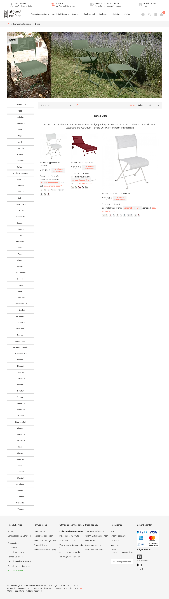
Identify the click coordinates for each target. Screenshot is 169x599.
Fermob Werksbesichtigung (45, 550)
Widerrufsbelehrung (119, 536)
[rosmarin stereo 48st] (135, 215)
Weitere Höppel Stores (94, 550)
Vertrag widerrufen (123, 562)
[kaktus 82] (106, 215)
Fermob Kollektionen (22, 24)
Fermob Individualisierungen (19, 566)
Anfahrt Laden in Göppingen (96, 536)
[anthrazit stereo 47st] (131, 215)
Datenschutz (116, 540)
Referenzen (90, 540)
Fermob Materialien (16, 552)
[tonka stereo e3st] (117, 215)
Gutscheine (12, 548)
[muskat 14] (103, 215)
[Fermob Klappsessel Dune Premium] (53, 146)
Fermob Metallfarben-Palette (19, 561)
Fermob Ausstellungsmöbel (45, 540)
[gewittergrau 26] (114, 215)
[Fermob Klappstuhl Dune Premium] (131, 162)
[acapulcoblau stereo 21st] (124, 215)
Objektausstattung (93, 545)
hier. (80, 588)
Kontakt (11, 531)
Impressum (115, 545)
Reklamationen (14, 543)
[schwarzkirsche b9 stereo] (139, 215)
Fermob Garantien (15, 557)
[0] (162, 14)
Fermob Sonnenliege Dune (82, 163)
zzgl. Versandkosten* (53, 186)
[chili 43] (110, 215)
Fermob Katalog (40, 545)
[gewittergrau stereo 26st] (128, 215)
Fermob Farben (40, 531)
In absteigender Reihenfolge (77, 105)
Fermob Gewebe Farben (43, 536)
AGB (112, 531)
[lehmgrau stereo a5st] (121, 215)
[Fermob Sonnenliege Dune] (84, 146)
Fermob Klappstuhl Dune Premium (116, 194)
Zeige (140, 105)
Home (8, 23)
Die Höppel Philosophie (94, 531)
